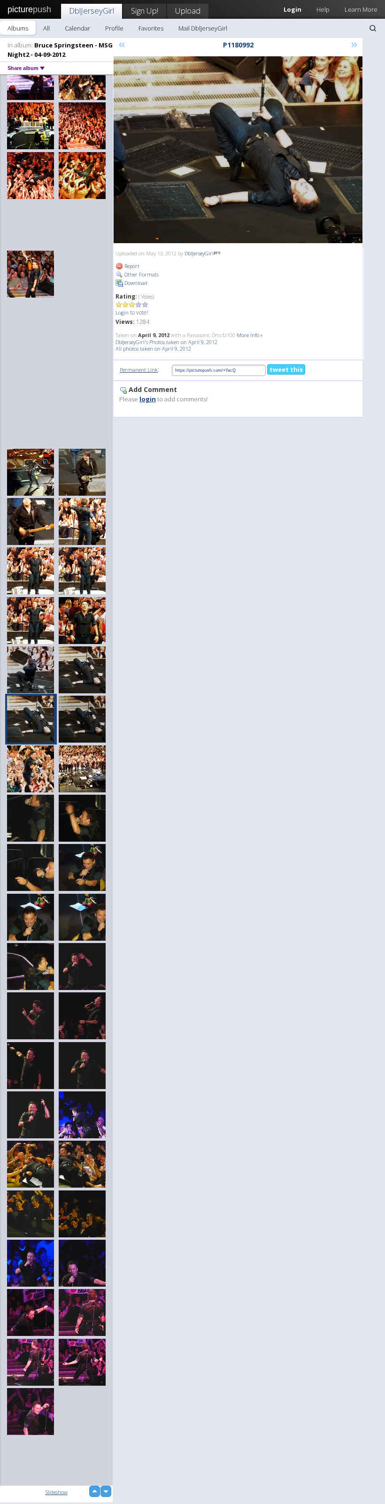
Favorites (151, 28)
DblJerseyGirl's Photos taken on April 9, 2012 (166, 341)
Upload (187, 10)
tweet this (286, 369)
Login (122, 312)
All (46, 28)
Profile (114, 28)
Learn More (361, 9)
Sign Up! (144, 10)
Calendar (77, 28)
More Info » (250, 334)
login (147, 399)
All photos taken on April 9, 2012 (153, 348)
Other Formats (141, 274)
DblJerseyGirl (91, 10)
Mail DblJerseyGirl (202, 28)
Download (135, 282)
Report (131, 265)
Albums (18, 28)
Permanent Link (139, 369)
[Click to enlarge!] (238, 149)
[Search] (372, 28)
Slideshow (57, 1492)
